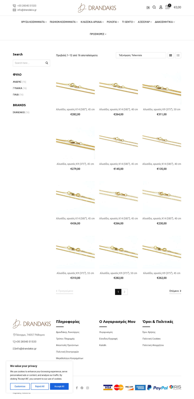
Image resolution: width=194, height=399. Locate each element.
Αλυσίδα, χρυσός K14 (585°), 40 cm (118, 109)
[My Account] (161, 7)
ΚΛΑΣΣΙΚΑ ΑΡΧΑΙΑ (91, 22)
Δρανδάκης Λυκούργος (67, 332)
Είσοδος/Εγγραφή (108, 338)
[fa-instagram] (87, 388)
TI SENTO (127, 22)
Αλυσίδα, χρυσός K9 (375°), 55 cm (75, 273)
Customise (20, 386)
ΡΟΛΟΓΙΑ (112, 22)
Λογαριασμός (106, 332)
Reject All (39, 386)
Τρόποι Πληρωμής (65, 338)
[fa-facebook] (77, 388)
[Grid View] (171, 55)
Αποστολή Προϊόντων (67, 345)
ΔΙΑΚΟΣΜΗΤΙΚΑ (164, 22)
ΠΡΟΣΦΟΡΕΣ (97, 34)
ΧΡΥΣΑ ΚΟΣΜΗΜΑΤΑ (33, 22)
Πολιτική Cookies (151, 338)
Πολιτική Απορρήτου (153, 345)
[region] (39, 377)
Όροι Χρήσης (149, 332)
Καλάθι (102, 345)
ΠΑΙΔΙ (16, 94)
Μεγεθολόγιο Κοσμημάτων (69, 358)
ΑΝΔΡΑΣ (17, 81)
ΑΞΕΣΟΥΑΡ (144, 22)
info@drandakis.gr (27, 10)
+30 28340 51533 (26, 5)
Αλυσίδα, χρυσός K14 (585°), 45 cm (75, 109)
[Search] (154, 7)
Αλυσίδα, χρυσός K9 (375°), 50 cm (161, 109)
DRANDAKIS (19, 112)
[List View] (178, 55)
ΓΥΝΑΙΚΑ (17, 88)
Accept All (59, 386)
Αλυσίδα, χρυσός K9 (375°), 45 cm (75, 164)
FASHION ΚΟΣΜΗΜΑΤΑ (63, 22)
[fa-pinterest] (82, 388)
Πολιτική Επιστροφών (67, 351)
